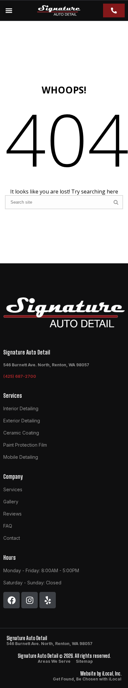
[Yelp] (47, 600)
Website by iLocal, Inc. (100, 673)
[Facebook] (11, 600)
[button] (8, 10)
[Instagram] (29, 600)
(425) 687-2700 (19, 376)
